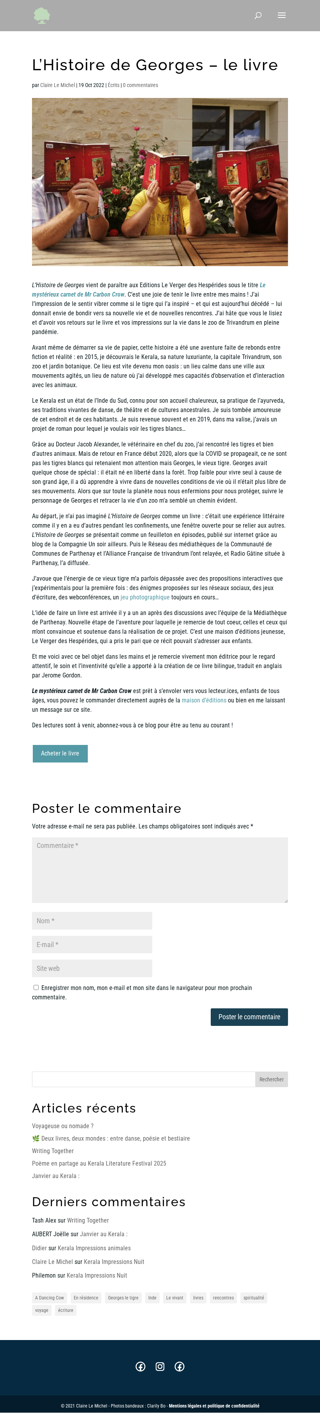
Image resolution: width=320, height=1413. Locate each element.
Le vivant (174, 1298)
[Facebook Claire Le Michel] (140, 1370)
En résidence (86, 1298)
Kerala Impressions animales (94, 1248)
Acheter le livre (60, 753)
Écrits (113, 85)
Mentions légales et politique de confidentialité (214, 1406)
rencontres (223, 1298)
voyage (41, 1310)
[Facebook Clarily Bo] (179, 1370)
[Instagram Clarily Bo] (160, 1370)
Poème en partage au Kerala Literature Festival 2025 (99, 1163)
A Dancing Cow (49, 1298)
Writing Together (53, 1151)
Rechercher (272, 1079)
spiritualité (254, 1298)
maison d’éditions (204, 700)
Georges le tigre (123, 1298)
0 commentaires (140, 85)
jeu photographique (145, 597)
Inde (152, 1298)
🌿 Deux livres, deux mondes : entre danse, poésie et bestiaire (111, 1138)
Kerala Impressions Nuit (114, 1261)
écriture (65, 1310)
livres (198, 1298)
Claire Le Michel (57, 85)
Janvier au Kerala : (56, 1176)
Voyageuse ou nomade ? (63, 1126)
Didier (39, 1248)
